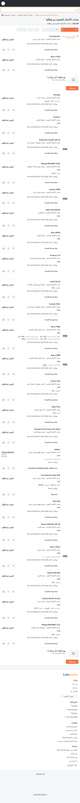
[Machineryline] (2, 15)
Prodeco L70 (55, 255)
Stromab (56, 95)
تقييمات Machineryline (70, 737)
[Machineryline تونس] (66, 3)
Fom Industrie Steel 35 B (50, 475)
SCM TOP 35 (55, 282)
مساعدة (75, 688)
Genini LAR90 (54, 189)
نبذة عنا (75, 684)
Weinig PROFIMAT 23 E (51, 625)
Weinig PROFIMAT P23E (50, 164)
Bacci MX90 (55, 232)
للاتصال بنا (74, 691)
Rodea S (56, 117)
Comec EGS (55, 381)
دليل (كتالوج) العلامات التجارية (68, 741)
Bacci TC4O (55, 57)
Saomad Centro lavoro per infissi (47, 429)
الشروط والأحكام (72, 727)
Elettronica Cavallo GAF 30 (49, 140)
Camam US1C (54, 304)
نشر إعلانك (72, 88)
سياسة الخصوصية (72, 730)
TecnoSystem (54, 36)
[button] (3, 3)
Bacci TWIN (55, 327)
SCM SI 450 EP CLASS (51, 598)
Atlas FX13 (56, 407)
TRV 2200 (56, 501)
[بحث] (3, 10)
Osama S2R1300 (53, 573)
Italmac (57, 449)
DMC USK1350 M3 (53, 210)
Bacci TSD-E (55, 547)
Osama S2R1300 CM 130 (50, 524)
